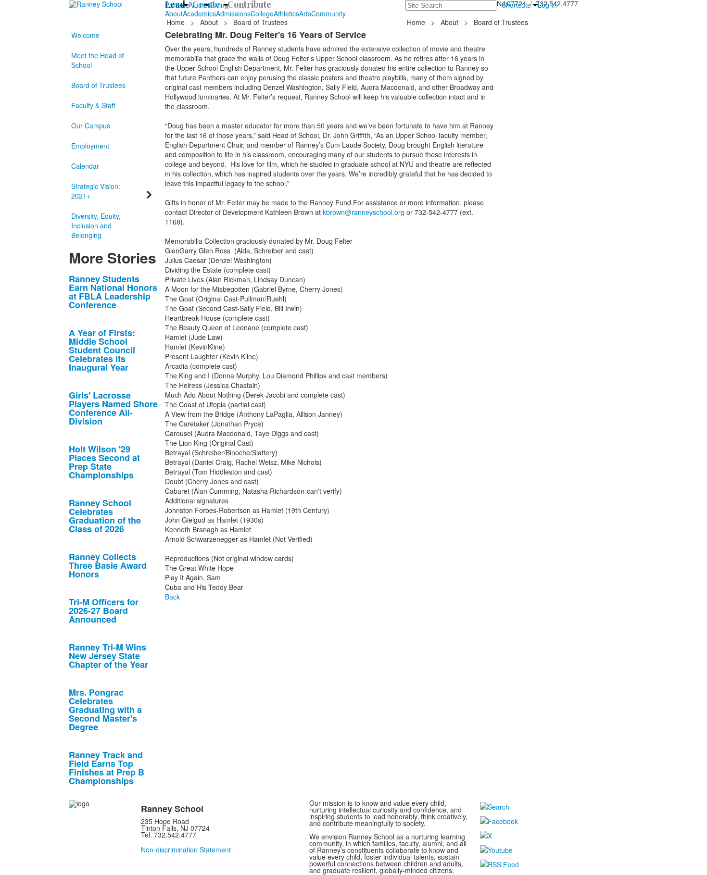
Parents (177, 5)
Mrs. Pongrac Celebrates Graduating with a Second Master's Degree (105, 709)
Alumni (199, 5)
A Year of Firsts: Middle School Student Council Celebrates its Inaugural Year (102, 350)
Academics (199, 13)
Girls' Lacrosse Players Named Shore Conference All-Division (113, 408)
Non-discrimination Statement (186, 849)
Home (176, 22)
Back (172, 596)
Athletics (286, 13)
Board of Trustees (98, 85)
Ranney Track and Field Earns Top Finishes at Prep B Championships (106, 768)
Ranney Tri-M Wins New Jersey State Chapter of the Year (108, 656)
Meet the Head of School (97, 60)
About (174, 13)
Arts (305, 13)
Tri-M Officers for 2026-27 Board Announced (104, 610)
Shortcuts (516, 5)
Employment (90, 145)
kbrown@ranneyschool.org (363, 212)
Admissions (233, 13)
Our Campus (90, 125)
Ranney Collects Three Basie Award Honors (108, 565)
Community (328, 13)
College (262, 13)
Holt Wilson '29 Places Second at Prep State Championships (104, 462)
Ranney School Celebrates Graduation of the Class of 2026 (105, 516)
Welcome (85, 35)
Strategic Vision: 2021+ (95, 190)
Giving (218, 5)
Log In (547, 5)
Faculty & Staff (93, 105)
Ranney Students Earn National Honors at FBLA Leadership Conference (113, 292)
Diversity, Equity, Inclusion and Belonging (96, 225)
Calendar (85, 166)
